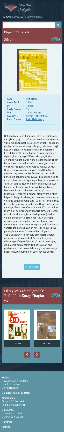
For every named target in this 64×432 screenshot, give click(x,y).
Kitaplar (8, 32)
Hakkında (7, 421)
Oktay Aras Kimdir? (12, 413)
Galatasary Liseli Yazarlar (16, 393)
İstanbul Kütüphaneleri (14, 404)
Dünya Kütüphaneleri (13, 401)
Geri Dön (32, 266)
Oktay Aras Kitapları (12, 416)
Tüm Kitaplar (23, 32)
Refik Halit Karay (35, 119)
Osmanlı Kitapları (11, 387)
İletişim (6, 427)
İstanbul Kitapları (11, 384)
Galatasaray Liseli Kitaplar (15, 381)
